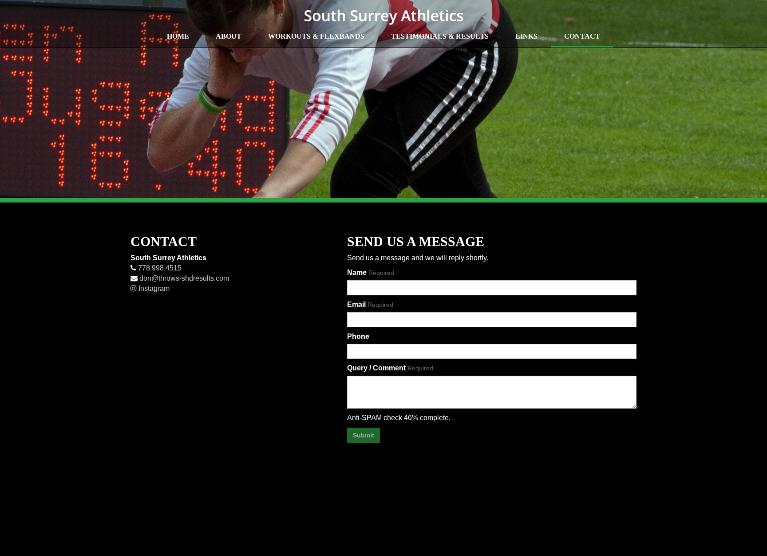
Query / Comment (390, 368)
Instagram (153, 288)
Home (178, 36)
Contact (582, 36)
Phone (358, 336)
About (228, 36)
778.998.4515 (159, 268)
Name (370, 272)
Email (370, 304)
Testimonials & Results (440, 36)
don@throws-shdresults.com (183, 278)
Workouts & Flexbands (316, 36)
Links (526, 36)
